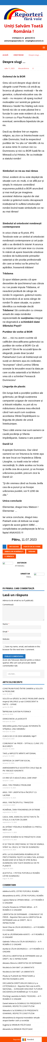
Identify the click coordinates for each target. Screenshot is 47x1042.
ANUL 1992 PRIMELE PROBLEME (17, 785)
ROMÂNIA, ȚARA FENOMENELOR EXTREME (21, 809)
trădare (31, 551)
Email (5, 631)
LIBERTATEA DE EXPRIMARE (29, 963)
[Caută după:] (23, 674)
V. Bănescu (9, 556)
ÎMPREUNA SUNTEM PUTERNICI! (17, 711)
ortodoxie (14, 547)
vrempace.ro (18, 38)
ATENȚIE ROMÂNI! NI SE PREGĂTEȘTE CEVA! (22, 837)
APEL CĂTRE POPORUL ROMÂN (25, 891)
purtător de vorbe (32, 547)
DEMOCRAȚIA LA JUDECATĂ (15, 718)
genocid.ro (30, 38)
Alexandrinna (23, 68)
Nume (5, 624)
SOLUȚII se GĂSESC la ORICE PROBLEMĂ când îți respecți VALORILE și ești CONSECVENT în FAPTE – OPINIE (23, 701)
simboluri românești (14, 551)
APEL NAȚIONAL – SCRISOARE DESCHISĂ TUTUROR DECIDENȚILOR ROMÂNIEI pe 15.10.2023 (22, 989)
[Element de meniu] (21, 2)
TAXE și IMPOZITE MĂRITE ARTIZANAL (19, 753)
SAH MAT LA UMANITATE (23, 967)
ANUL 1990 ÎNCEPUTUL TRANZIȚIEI (18, 802)
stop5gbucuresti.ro (34, 41)
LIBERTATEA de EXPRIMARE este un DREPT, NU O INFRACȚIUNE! (22, 920)
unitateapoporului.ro (14, 41)
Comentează (8, 604)
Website (6, 639)
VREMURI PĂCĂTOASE (21, 1025)
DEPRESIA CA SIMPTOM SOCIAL (16, 760)
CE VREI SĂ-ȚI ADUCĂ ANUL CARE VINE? (20, 778)
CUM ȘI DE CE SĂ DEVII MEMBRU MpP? (19, 736)
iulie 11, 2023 (9, 68)
